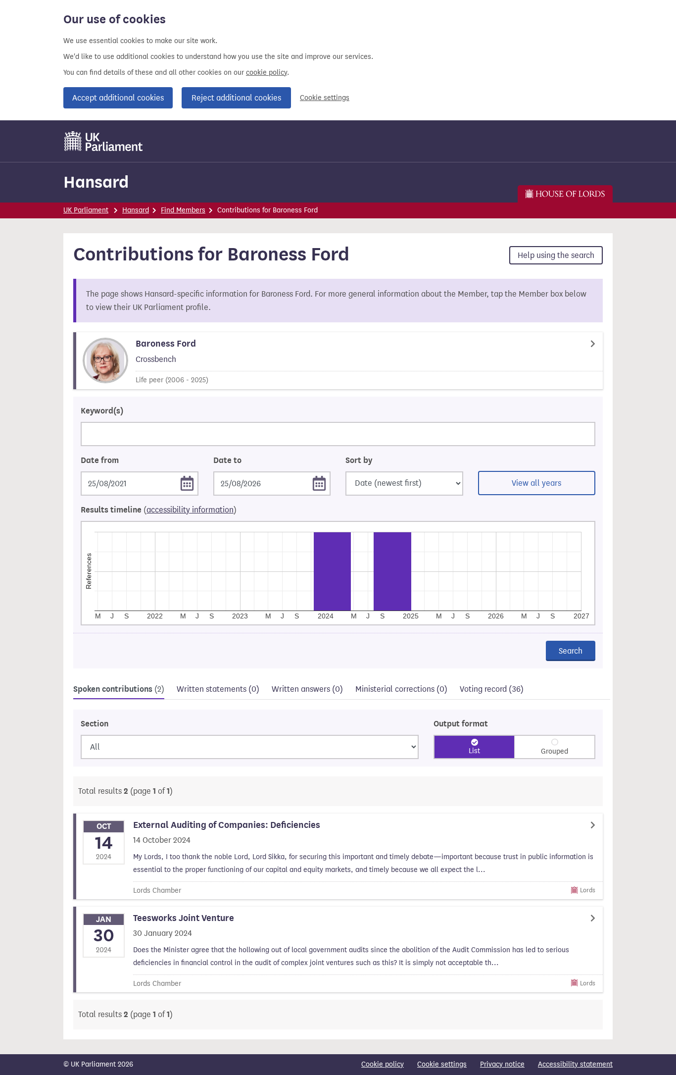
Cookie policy (382, 1064)
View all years (536, 483)
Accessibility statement (575, 1064)
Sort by (358, 460)
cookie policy (266, 72)
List (474, 751)
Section (94, 724)
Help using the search (556, 255)
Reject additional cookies (236, 97)
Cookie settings (324, 98)
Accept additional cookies (118, 97)
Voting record (492, 689)
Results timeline (159, 510)
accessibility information (190, 509)
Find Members (183, 210)
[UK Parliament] (103, 141)
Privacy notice (502, 1064)
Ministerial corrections (401, 689)
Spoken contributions (118, 689)
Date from (100, 460)
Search (570, 651)
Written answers (307, 689)
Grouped (554, 751)
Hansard (96, 182)
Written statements (218, 689)
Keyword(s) (102, 411)
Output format (461, 724)
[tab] (118, 690)
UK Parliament (85, 210)
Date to (227, 460)
